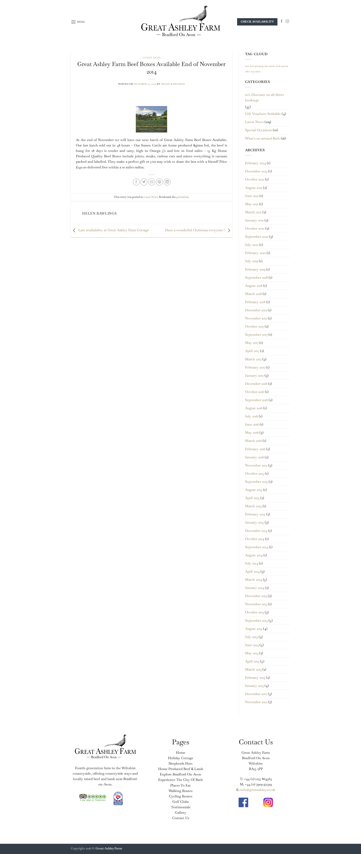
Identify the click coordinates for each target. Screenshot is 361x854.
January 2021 (254, 220)
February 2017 (255, 367)
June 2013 (252, 645)
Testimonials (180, 807)
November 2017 (256, 318)
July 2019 (251, 261)
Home (180, 752)
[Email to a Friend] (151, 182)
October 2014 (254, 539)
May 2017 (251, 343)
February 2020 (255, 253)
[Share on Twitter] (143, 182)
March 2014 (253, 579)
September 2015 (256, 481)
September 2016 (256, 400)
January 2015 (254, 522)
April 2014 (252, 571)
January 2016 (254, 457)
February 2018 (255, 302)
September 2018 (256, 277)
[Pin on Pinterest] (159, 182)
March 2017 (253, 359)
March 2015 (253, 506)
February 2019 (255, 269)
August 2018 (253, 285)
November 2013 (256, 604)
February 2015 (255, 514)
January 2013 (254, 686)
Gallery (180, 812)
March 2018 (253, 294)
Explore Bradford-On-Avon (180, 774)
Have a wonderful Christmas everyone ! (195, 230)
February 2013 (255, 677)
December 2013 (256, 596)
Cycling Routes (180, 796)
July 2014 (251, 563)
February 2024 (255, 163)
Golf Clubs (180, 801)
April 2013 (252, 661)
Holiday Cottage (180, 758)
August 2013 (253, 629)
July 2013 (251, 637)
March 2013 (253, 669)
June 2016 (252, 424)
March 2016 (253, 440)
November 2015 (256, 465)
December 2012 (256, 694)
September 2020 (256, 236)
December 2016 (256, 383)
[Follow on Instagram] (287, 22)
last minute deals (272, 66)
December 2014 (256, 531)
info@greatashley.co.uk (257, 790)
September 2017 (256, 334)
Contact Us (180, 818)
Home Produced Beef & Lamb (180, 769)
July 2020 (251, 245)
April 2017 (252, 351)
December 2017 (256, 310)
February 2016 (255, 449)
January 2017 (254, 375)
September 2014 (256, 547)
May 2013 (251, 653)
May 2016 (252, 432)
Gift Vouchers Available (263, 114)
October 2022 (254, 179)
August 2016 (253, 408)
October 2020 (254, 228)
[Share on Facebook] (136, 182)
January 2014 (254, 588)
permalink (182, 197)
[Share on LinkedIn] (167, 182)
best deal (249, 66)
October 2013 (254, 612)
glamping (259, 66)
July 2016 (251, 416)
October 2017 (254, 326)
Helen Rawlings (173, 84)
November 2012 (256, 702)
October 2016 (254, 392)
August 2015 (253, 490)
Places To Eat (180, 785)
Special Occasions (258, 130)
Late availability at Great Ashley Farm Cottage (113, 230)
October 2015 (254, 473)
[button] (78, 22)
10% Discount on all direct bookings (264, 97)
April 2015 (252, 498)
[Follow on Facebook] (281, 22)
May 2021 (251, 204)
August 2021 (253, 188)
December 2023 (256, 171)
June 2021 (252, 196)
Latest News (151, 57)
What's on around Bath (262, 138)
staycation (255, 71)
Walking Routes (180, 791)
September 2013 (256, 620)
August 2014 (254, 555)
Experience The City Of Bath (180, 780)
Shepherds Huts (180, 763)
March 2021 (253, 212)
